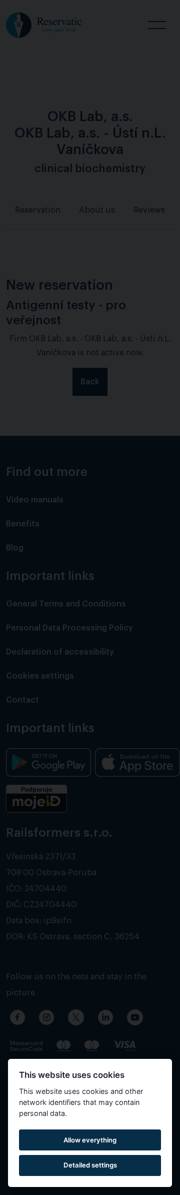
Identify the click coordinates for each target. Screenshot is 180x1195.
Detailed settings (90, 1165)
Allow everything (90, 1140)
